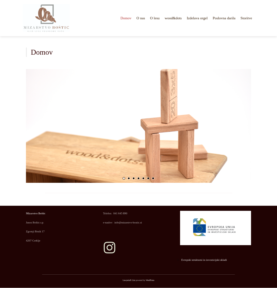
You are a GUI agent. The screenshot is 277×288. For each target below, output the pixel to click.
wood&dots (173, 18)
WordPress (150, 280)
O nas (140, 18)
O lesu (155, 18)
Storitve (246, 18)
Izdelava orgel (197, 18)
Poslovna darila (224, 18)
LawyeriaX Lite (129, 280)
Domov (125, 18)
